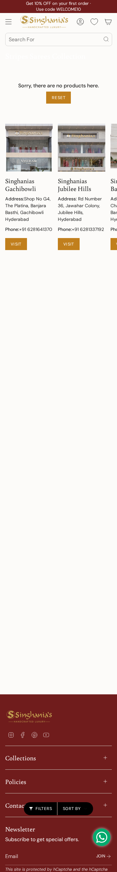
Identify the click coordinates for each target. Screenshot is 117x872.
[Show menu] (8, 22)
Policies (15, 781)
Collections (20, 757)
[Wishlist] (94, 22)
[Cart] (108, 22)
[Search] (106, 39)
